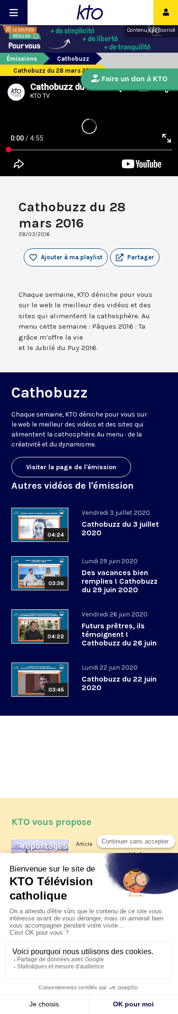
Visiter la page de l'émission (71, 467)
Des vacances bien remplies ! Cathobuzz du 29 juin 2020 (120, 581)
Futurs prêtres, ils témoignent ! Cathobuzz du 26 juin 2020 (119, 638)
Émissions (22, 58)
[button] (134, 257)
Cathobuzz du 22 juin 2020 (119, 683)
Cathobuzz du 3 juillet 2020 (120, 528)
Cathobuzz (73, 58)
